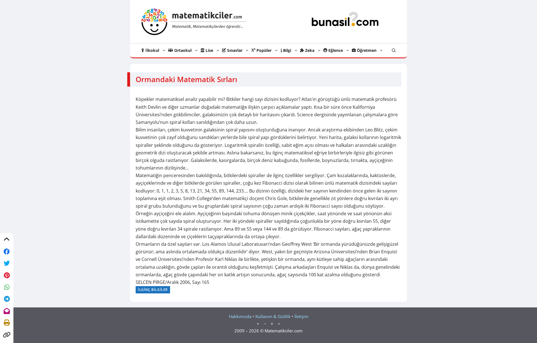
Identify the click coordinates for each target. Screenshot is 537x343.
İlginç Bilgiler (153, 289)
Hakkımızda (240, 316)
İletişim (301, 316)
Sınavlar (234, 50)
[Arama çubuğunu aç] (394, 50)
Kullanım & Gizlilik (273, 316)
